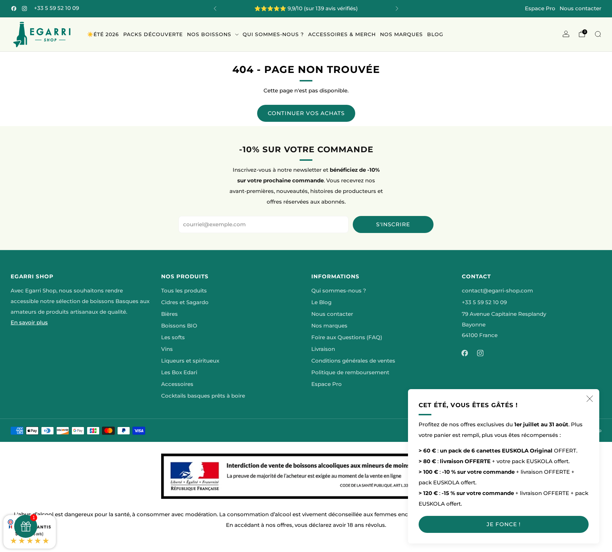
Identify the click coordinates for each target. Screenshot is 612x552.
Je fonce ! (504, 524)
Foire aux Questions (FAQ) (346, 337)
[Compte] (566, 34)
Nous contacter (580, 8)
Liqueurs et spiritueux (190, 361)
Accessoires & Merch (342, 34)
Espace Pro (540, 8)
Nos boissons (209, 34)
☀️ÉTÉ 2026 (103, 34)
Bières (169, 314)
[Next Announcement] (397, 8)
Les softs (173, 337)
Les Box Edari (179, 372)
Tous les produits (184, 291)
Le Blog (321, 302)
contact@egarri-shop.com (497, 291)
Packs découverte (153, 34)
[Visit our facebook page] (13, 8)
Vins (167, 349)
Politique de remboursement (350, 372)
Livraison (323, 349)
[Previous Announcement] (215, 8)
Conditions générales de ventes (353, 361)
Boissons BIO (179, 326)
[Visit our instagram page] (24, 8)
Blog (435, 34)
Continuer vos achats (306, 113)
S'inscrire (393, 224)
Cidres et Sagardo (185, 302)
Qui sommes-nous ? (273, 34)
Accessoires (177, 384)
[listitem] (306, 8)
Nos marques (401, 34)
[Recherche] (597, 34)
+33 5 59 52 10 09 (56, 8)
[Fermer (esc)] (589, 398)
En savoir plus (29, 322)
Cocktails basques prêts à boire (203, 396)
